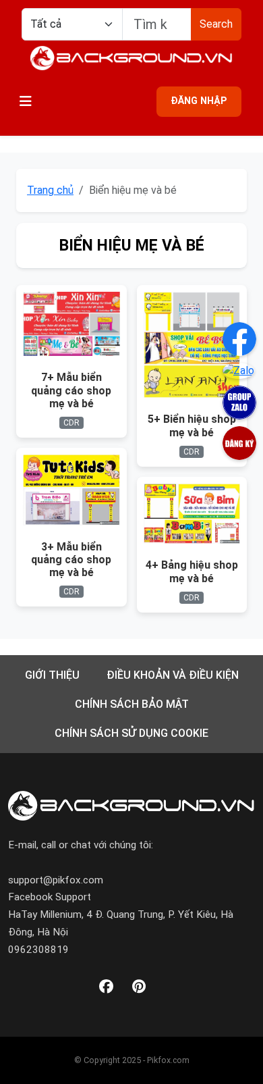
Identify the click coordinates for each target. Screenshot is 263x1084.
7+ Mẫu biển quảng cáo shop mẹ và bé (71, 390)
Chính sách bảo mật (132, 704)
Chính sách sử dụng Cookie (131, 733)
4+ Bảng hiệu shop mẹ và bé (192, 571)
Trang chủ (50, 190)
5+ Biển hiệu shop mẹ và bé (192, 425)
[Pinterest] (139, 987)
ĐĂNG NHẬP (199, 101)
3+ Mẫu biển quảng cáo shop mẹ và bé (71, 559)
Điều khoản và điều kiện (173, 675)
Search (216, 24)
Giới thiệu (52, 675)
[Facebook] (106, 987)
